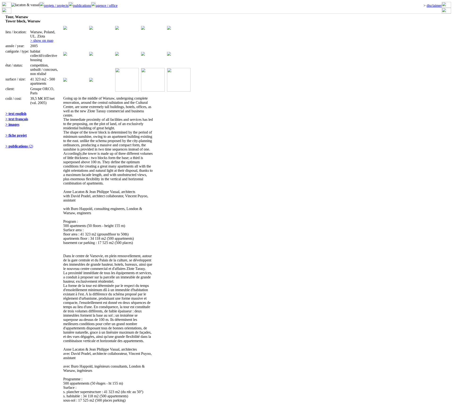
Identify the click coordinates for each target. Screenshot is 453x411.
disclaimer (434, 6)
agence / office (106, 6)
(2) (19, 146)
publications (82, 6)
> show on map (41, 40)
